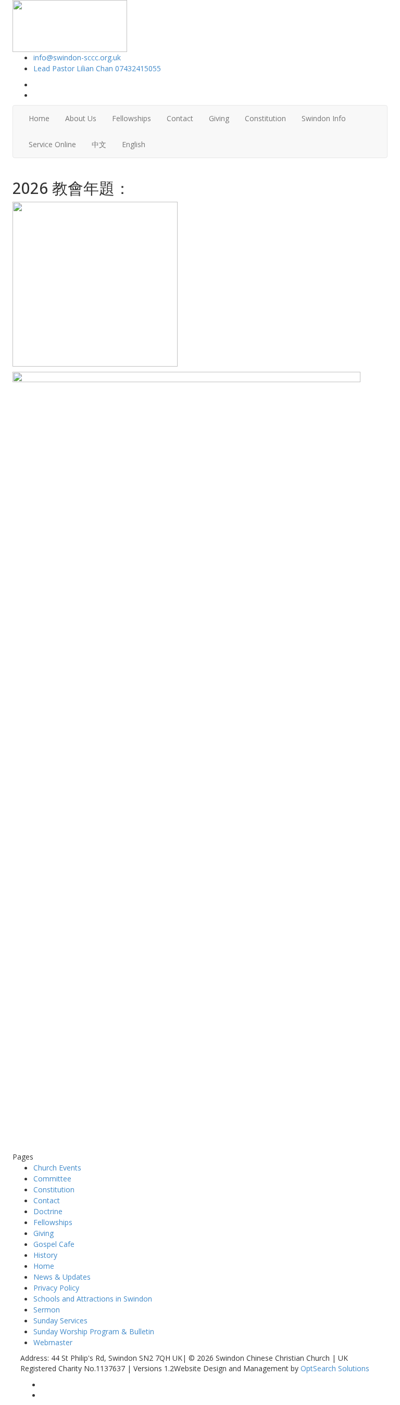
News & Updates (62, 1277)
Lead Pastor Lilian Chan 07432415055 (97, 68)
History (45, 1255)
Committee (52, 1178)
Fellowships (131, 118)
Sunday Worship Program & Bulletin (93, 1331)
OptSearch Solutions (335, 1368)
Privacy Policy (56, 1288)
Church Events (57, 1168)
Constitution (265, 118)
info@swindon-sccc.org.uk (77, 57)
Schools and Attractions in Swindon (92, 1299)
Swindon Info (324, 118)
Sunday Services (60, 1320)
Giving (219, 118)
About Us (80, 118)
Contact (180, 118)
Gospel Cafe (53, 1244)
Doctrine (48, 1211)
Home (39, 118)
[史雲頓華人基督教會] (69, 25)
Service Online (52, 144)
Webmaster (52, 1342)
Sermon (46, 1310)
